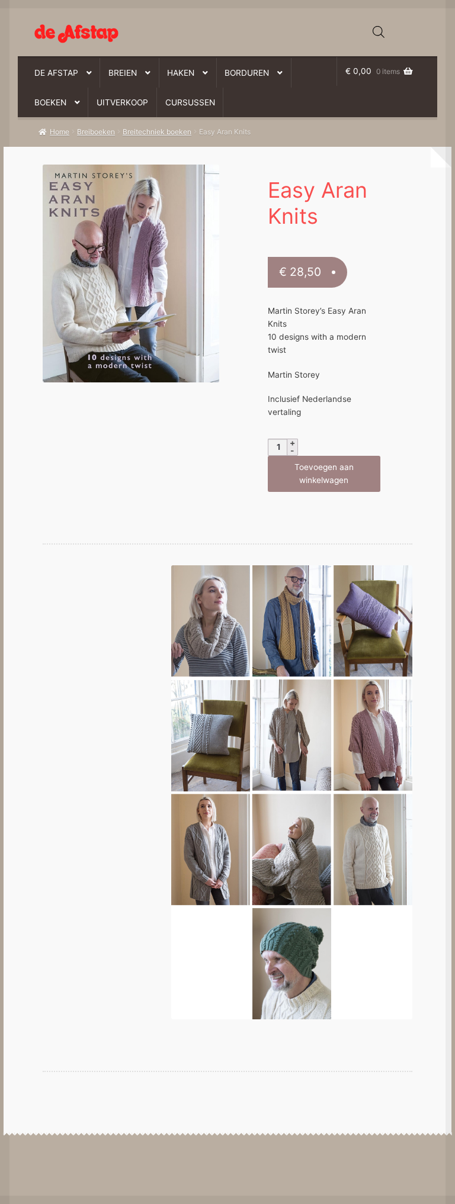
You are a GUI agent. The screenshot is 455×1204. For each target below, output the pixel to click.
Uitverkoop (122, 102)
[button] (124, 180)
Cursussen (190, 102)
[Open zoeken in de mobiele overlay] (378, 32)
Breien (122, 73)
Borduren (247, 73)
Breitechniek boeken (157, 131)
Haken (180, 73)
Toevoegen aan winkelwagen (324, 473)
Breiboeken (96, 131)
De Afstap (56, 73)
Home (59, 131)
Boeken (50, 102)
